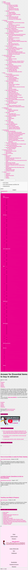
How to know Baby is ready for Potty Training (14, 456)
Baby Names (8, 155)
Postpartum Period (9, 64)
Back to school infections (13, 126)
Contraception (9, 15)
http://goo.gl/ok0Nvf (12, 397)
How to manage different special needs (16, 99)
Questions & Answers (7, 149)
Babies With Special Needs (11, 98)
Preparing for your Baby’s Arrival (13, 49)
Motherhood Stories (10, 175)
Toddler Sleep (11, 111)
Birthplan (8, 156)
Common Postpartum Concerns (14, 65)
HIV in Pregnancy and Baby (14, 40)
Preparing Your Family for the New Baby (16, 52)
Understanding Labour (10, 56)
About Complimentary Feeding (14, 105)
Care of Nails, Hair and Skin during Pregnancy (17, 229)
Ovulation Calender (7, 523)
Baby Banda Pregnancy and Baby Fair (11, 184)
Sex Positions (11, 7)
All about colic (11, 85)
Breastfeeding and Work (13, 136)
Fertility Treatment (12, 13)
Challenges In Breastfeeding (14, 135)
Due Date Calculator (10, 159)
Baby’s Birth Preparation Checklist (15, 51)
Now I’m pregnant (9, 21)
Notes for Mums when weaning (12, 163)
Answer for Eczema (11, 409)
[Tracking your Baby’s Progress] (5, 495)
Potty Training (11, 122)
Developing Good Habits (11, 115)
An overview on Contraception (14, 19)
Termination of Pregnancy (13, 31)
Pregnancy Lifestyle (10, 33)
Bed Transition (9, 108)
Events (7, 176)
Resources (5, 154)
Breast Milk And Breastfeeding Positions (16, 133)
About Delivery (9, 59)
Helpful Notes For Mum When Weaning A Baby (13, 519)
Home (4, 1)
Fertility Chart (6, 516)
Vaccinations (11, 82)
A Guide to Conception (13, 6)
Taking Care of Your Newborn (12, 80)
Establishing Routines (12, 96)
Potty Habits (8, 120)
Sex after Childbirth (12, 47)
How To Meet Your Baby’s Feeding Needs (17, 143)
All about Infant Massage (13, 78)
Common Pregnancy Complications (15, 30)
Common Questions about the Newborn (16, 86)
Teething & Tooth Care (13, 92)
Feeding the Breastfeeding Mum (15, 146)
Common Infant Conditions (14, 84)
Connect (5, 171)
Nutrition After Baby (12, 69)
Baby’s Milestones (12, 91)
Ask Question (8, 152)
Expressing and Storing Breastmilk (15, 138)
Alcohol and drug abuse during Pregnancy (17, 34)
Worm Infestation (11, 125)
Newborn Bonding (12, 79)
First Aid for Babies (12, 89)
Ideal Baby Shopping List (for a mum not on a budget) (14, 520)
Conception (8, 3)
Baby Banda (5, 182)
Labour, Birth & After (7, 55)
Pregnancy (5, 20)
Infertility (8, 10)
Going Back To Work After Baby (15, 71)
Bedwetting (10, 121)
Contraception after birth (13, 16)
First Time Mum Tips (12, 70)
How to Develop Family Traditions (15, 97)
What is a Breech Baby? (13, 29)
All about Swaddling (12, 77)
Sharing (10, 117)
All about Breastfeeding (10, 131)
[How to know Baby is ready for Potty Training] (5, 454)
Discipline (8, 112)
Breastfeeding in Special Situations (15, 134)
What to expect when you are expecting (16, 27)
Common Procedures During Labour (15, 62)
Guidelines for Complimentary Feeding (16, 106)
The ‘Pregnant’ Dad (12, 26)
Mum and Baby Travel (13, 101)
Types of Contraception (13, 17)
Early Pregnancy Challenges (14, 24)
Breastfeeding (6, 129)
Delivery (10, 63)
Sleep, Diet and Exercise (13, 43)
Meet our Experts (9, 153)
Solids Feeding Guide (10, 169)
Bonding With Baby (10, 76)
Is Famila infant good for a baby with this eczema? (13, 439)
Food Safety (10, 38)
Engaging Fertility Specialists (14, 14)
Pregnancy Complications (11, 28)
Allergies (10, 87)
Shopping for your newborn (14, 54)
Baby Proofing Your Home (13, 93)
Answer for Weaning (9, 410)
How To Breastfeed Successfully (15, 132)
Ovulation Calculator (10, 170)
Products (7, 177)
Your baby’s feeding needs (11, 142)
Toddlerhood (5, 107)
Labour (9, 57)
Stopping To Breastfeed (13, 139)
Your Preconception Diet (13, 8)
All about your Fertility (13, 5)
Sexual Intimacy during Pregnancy (15, 48)
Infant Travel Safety (12, 103)
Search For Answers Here (11, 150)
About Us (8, 174)
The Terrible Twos (12, 113)
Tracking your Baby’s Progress (10, 497)
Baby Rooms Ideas (12, 50)
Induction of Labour (12, 58)
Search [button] (2, 188)
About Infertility (11, 12)
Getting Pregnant (6, 2)
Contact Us (8, 173)
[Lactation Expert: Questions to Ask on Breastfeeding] (5, 473)
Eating (9, 119)
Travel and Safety (9, 100)
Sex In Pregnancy (9, 45)
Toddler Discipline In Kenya (14, 114)
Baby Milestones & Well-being (12, 90)
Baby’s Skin (10, 83)
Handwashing (11, 118)
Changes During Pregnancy (14, 37)
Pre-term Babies (9, 73)
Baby (4, 72)
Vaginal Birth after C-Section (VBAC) (16, 61)
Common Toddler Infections (11, 124)
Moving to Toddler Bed (13, 110)
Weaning (7, 104)
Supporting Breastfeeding (11, 147)
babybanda (8, 459)
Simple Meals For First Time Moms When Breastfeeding (14, 521)
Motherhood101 (6, 186)
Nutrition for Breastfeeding (11, 145)
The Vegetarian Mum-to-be (13, 44)
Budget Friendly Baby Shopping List (13, 157)
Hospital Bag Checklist (10, 162)
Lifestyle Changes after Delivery (12, 68)
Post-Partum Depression (13, 66)
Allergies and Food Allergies (14, 128)
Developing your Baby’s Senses (14, 94)
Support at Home (11, 148)
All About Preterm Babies (13, 75)
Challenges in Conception (13, 9)
